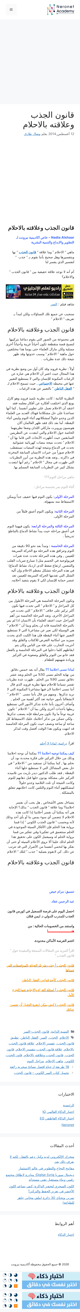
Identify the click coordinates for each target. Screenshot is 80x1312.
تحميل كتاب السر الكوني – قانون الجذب (41, 1073)
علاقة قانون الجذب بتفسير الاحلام (39, 1049)
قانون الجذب (27, 252)
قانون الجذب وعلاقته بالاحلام (43, 1055)
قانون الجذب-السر (36, 1031)
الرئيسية (68, 1105)
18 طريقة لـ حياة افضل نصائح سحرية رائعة (39, 1067)
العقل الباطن (63, 388)
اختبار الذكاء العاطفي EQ (57, 1118)
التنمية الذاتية (60, 1031)
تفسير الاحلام (45, 1043)
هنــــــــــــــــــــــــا (60, 931)
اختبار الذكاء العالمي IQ (58, 1112)
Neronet (68, 1125)
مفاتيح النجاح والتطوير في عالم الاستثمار (46, 1168)
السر (54, 304)
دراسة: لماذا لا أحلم (53, 743)
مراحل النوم (35, 1061)
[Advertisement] (40, 63)
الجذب (53, 1037)
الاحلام (64, 1037)
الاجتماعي (45, 383)
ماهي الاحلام (54, 1061)
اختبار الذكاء (66, 1235)
